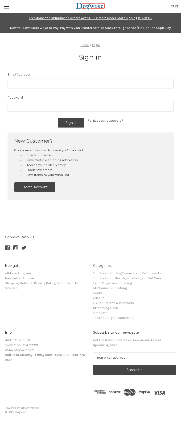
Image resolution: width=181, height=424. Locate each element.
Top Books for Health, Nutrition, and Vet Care (127, 278)
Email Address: (19, 74)
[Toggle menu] (6, 6)
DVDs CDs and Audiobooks (113, 303)
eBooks (98, 298)
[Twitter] (23, 247)
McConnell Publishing (110, 288)
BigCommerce (30, 407)
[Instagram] (15, 247)
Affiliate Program (18, 273)
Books (98, 293)
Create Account (35, 187)
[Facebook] (7, 247)
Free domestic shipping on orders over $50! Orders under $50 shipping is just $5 (90, 18)
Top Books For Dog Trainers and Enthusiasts (127, 273)
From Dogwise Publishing (112, 283)
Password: (16, 98)
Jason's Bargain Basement (113, 318)
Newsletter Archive (19, 278)
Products (100, 313)
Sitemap (11, 288)
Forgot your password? (105, 121)
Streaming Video (105, 308)
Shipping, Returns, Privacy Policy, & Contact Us (41, 283)
